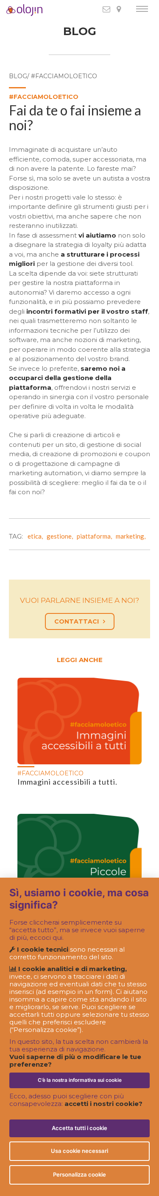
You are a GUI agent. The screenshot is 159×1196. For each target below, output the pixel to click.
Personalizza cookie (79, 1174)
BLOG (79, 31)
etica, (36, 536)
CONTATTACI (76, 621)
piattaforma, (95, 536)
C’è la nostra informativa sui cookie (80, 1080)
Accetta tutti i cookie (79, 1128)
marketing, (132, 536)
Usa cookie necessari (79, 1150)
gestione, (61, 536)
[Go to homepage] (12, 10)
